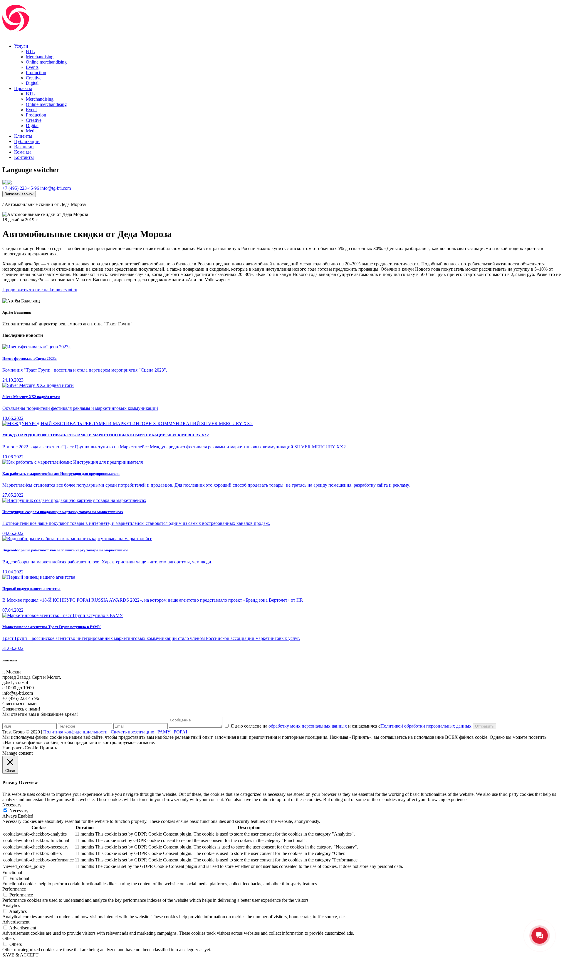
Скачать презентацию (132, 731)
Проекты (23, 88)
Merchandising (39, 56)
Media (32, 130)
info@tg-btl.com (55, 188)
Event (31, 109)
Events (32, 67)
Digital (32, 83)
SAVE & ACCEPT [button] (20, 954)
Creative (33, 77)
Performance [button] (14, 888)
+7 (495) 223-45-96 (20, 188)
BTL (30, 51)
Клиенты (23, 136)
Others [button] (8, 938)
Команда (22, 151)
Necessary (18, 810)
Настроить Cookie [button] (20, 747)
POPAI (180, 731)
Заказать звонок (19, 194)
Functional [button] (12, 872)
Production (36, 72)
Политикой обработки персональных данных (425, 725)
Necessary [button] (11, 804)
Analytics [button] (11, 905)
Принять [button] (48, 747)
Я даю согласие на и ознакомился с (351, 725)
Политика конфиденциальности (75, 731)
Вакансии (24, 146)
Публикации (27, 141)
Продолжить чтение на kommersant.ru (39, 289)
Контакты (24, 157)
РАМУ (163, 731)
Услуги (21, 46)
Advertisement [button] (15, 921)
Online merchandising (46, 61)
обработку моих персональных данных (307, 725)
